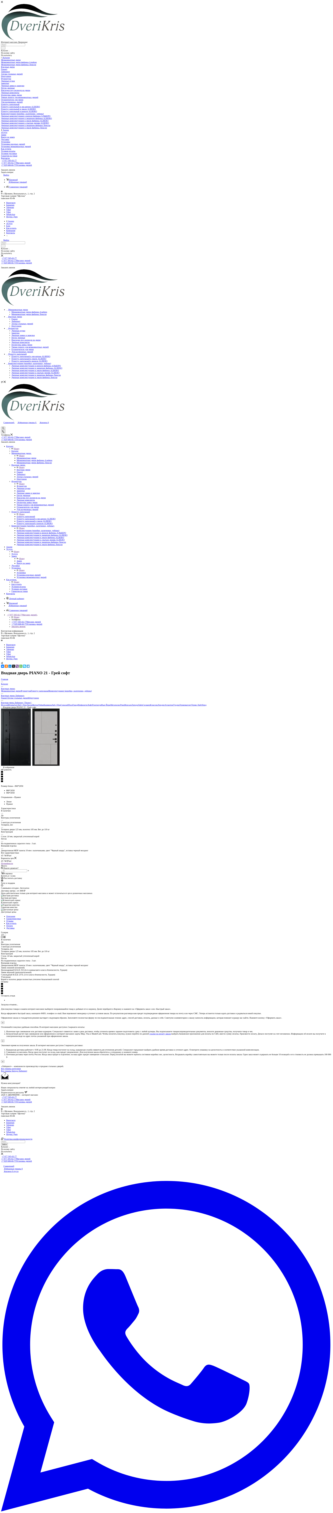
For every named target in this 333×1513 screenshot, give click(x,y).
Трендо (135, 705)
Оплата (9, 926)
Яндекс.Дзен (12, 217)
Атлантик (169, 705)
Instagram (10, 205)
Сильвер (146, 705)
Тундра (176, 705)
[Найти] (3, 47)
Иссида (4, 705)
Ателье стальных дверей (18, 698)
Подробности (7, 863)
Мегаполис (115, 705)
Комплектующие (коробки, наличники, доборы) (38, 530)
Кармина (48, 705)
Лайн (140, 705)
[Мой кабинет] (2, 425)
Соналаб (64, 705)
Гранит (4, 698)
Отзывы (9, 921)
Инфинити (82, 705)
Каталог (15, 451)
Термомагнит (185, 705)
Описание (10, 916)
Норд (204, 705)
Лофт (89, 705)
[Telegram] (28, 666)
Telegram (10, 207)
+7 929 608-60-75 (16, 165)
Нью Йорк (105, 705)
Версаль (128, 705)
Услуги (14, 554)
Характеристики (13, 919)
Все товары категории (11, 1069)
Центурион (34, 698)
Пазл (70, 705)
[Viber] (17, 666)
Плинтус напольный (26, 516)
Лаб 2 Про (56, 705)
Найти (4, 1144)
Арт (15, 705)
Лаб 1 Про (22, 705)
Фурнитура (22, 486)
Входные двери (23, 470)
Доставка (10, 928)
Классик (154, 705)
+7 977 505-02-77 (9, 160)
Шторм (11, 705)
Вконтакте (10, 203)
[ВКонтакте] (2, 666)
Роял (122, 705)
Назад (16, 449)
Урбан (41, 705)
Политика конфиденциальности (18, 1139)
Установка (21, 572)
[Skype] (24, 666)
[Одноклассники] (6, 666)
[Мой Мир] (9, 666)
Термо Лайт (196, 705)
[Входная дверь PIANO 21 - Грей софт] (30, 765)
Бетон (35, 705)
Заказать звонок (18, 626)
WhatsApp (10, 214)
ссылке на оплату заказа (160, 1034)
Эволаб (30, 705)
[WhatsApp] (20, 666)
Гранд (75, 705)
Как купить (16, 584)
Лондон (161, 705)
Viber (8, 210)
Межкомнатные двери (26, 458)
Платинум (96, 705)
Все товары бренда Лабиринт (14, 1071)
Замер (19, 561)
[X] (13, 666)
